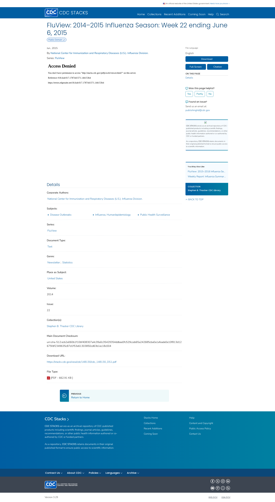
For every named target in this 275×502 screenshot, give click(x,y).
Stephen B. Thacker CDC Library (65, 326)
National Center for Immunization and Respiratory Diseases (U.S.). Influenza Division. (99, 53)
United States (55, 278)
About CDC (74, 473)
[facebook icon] (212, 481)
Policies (93, 473)
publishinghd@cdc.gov (197, 110)
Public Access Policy (200, 428)
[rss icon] (228, 488)
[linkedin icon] (228, 481)
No (210, 94)
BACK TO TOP (195, 199)
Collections (154, 14)
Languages (113, 473)
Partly (200, 94)
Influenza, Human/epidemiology (113, 214)
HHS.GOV (213, 497)
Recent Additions (174, 14)
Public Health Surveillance (155, 214)
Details (189, 77)
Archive (131, 473)
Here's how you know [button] (219, 3)
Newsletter (53, 262)
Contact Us (195, 433)
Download (206, 59)
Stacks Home (151, 417)
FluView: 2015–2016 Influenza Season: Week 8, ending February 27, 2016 (207, 171)
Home (141, 14)
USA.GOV (225, 497)
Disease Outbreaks (60, 214)
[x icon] (217, 481)
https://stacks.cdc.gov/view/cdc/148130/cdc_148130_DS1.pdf (81, 362)
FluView (59, 58)
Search (224, 14)
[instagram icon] (223, 481)
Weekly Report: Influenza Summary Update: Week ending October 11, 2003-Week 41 (207, 176)
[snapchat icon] (223, 488)
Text (49, 246)
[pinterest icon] (217, 488)
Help (211, 14)
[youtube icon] (212, 488)
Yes (189, 94)
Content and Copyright (201, 423)
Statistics (67, 262)
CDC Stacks (55, 419)
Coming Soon (196, 14)
